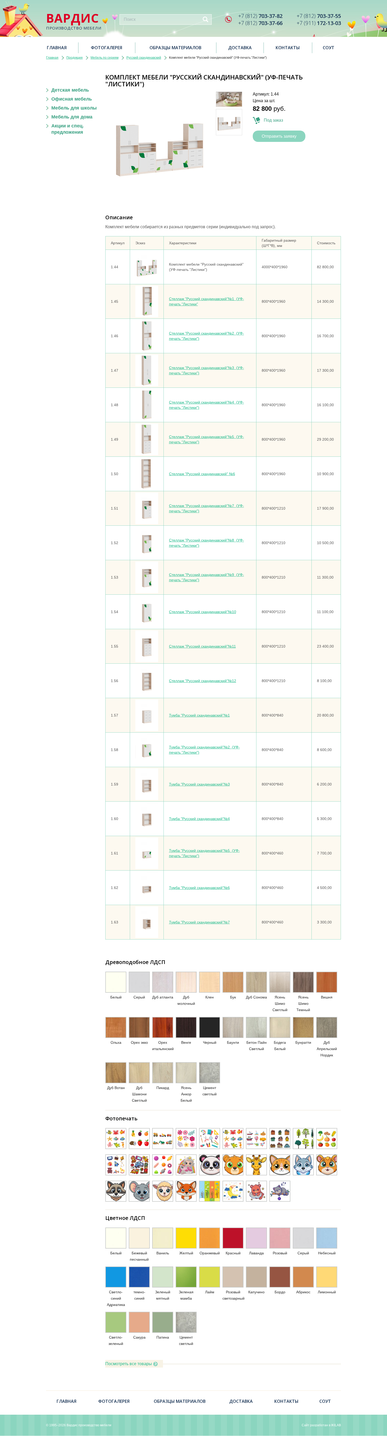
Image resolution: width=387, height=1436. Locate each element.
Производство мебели (73, 21)
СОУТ (328, 48)
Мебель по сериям (104, 57)
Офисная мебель (71, 99)
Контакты (288, 48)
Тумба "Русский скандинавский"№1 (199, 715)
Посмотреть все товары (128, 1364)
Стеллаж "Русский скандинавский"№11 (202, 646)
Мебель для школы (74, 108)
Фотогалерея (106, 48)
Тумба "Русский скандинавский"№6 (199, 888)
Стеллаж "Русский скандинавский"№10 (202, 612)
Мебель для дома (71, 117)
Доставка (240, 48)
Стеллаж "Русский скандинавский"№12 (202, 681)
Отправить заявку (279, 136)
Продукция (74, 57)
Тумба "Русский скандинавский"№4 (199, 819)
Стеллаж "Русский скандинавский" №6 (202, 474)
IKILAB (336, 1425)
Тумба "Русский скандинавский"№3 (199, 784)
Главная (57, 48)
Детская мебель (70, 90)
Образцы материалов (175, 48)
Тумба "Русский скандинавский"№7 (199, 922)
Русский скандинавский (143, 57)
